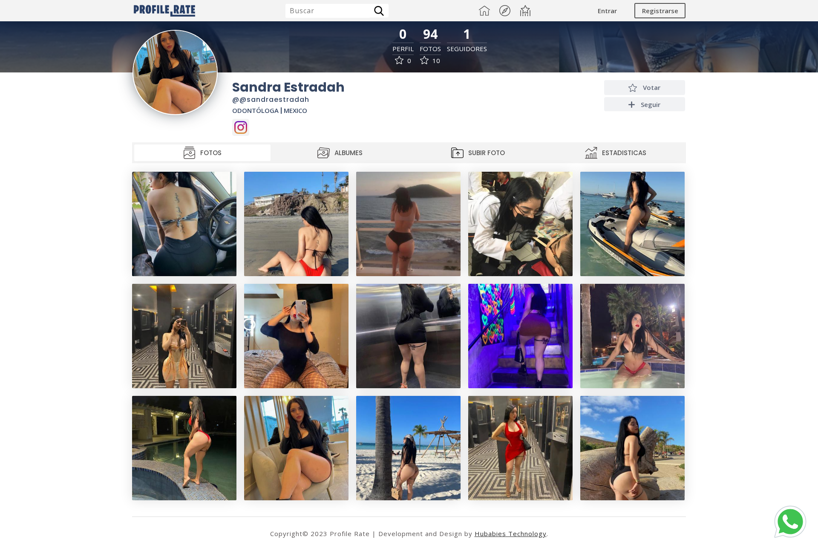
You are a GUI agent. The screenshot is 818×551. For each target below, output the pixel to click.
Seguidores (467, 49)
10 (435, 61)
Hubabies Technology (511, 533)
